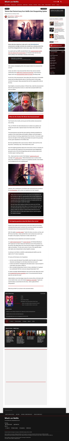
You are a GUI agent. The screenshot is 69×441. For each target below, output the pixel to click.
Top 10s (53, 4)
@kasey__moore (18, 16)
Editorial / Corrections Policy (26, 414)
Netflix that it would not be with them (25, 72)
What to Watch (48, 4)
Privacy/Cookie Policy (38, 414)
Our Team (17, 414)
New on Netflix (7, 4)
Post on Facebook (18, 321)
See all (63, 51)
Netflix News (25, 4)
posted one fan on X (34, 156)
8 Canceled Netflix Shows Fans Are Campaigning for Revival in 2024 (17, 316)
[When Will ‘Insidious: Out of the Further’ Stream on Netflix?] (31, 333)
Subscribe (38, 61)
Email (29, 321)
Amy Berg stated (20, 232)
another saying (18, 157)
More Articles (43, 293)
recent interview (27, 242)
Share (34, 321)
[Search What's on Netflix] (61, 1)
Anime (39, 4)
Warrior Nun (44, 8)
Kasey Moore (11, 16)
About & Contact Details (9, 414)
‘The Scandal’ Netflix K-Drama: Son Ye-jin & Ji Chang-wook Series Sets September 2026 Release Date (41, 339)
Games (43, 4)
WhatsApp (24, 321)
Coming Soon (13, 4)
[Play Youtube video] (25, 102)
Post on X (12, 321)
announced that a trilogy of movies (25, 74)
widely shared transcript (15, 242)
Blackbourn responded (31, 280)
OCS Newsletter (13, 190)
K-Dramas (35, 4)
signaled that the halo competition (18, 273)
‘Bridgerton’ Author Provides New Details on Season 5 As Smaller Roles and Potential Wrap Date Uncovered (10, 339)
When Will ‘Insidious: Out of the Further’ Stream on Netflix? (30, 337)
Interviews (30, 4)
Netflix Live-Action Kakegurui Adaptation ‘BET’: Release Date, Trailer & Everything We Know (21, 311)
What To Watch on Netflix (58, 28)
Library (58, 4)
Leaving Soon (19, 4)
